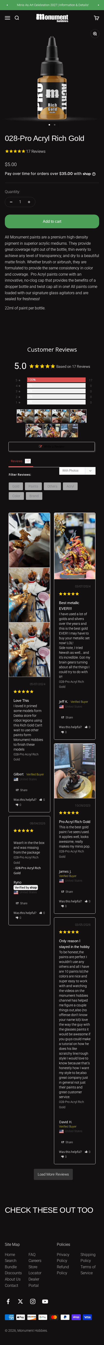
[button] (42, 799)
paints (33, 486)
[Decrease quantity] (11, 202)
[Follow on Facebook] (8, 1301)
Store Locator (35, 1270)
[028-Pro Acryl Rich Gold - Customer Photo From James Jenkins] (69, 430)
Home (10, 1254)
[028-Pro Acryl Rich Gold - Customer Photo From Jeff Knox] (52, 430)
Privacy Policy (63, 1257)
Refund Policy (63, 1270)
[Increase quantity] (29, 202)
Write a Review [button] (54, 446)
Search (10, 1260)
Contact (11, 1285)
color (16, 496)
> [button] (53, 1174)
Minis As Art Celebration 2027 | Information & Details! (49, 5)
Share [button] (23, 790)
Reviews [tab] (16, 461)
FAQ (32, 1254)
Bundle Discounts (13, 1270)
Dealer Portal (34, 1282)
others (52, 486)
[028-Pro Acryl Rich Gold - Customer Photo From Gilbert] (25, 416)
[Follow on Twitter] (20, 1301)
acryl (70, 486)
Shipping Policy (88, 1257)
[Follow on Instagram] (33, 1301)
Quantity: (12, 191)
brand (34, 496)
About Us (13, 1279)
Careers (35, 1260)
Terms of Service (88, 1270)
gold (15, 486)
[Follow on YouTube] (45, 1301)
